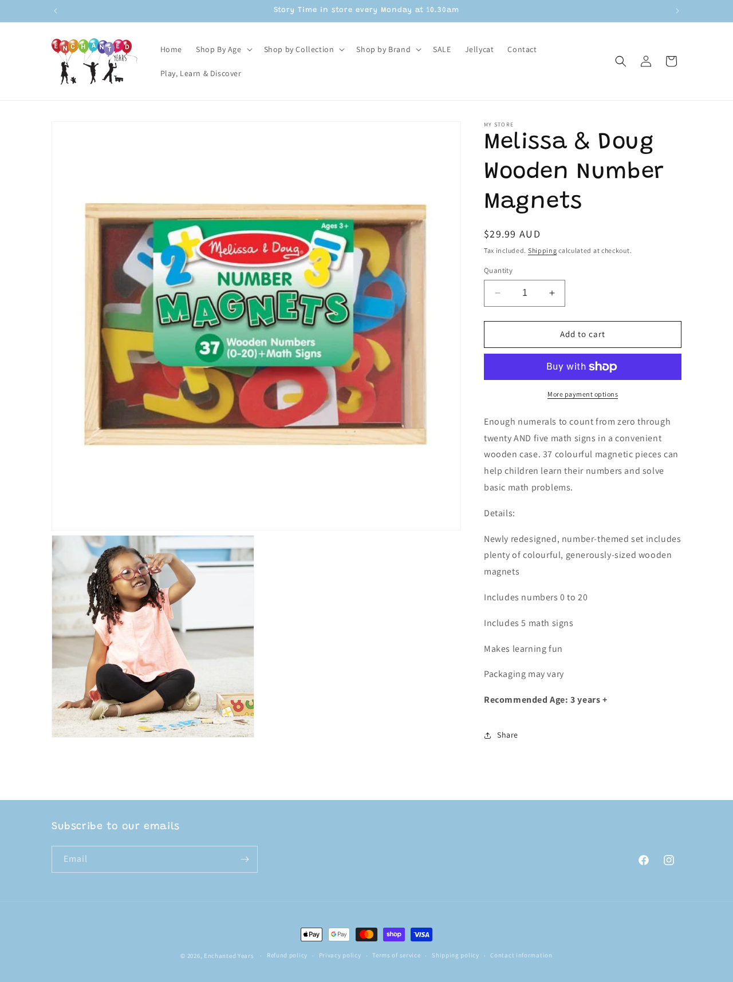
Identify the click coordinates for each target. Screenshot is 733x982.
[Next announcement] (677, 11)
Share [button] (507, 735)
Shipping (542, 250)
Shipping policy (455, 955)
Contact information (521, 955)
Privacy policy (340, 955)
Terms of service (396, 955)
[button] (223, 49)
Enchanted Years (229, 956)
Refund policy (287, 955)
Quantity (498, 270)
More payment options (582, 394)
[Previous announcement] (55, 11)
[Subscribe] (244, 859)
